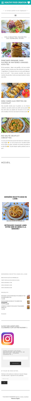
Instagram (21, 327)
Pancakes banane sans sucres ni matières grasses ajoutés (14, 63)
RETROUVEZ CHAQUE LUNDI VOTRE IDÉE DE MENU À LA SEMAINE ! (15, 227)
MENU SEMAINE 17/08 (6, 282)
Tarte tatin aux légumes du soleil (10, 280)
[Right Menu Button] (28, 2)
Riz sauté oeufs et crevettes (10, 137)
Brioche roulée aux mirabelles (9, 277)
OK (4, 382)
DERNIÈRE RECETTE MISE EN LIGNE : (15, 198)
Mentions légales (15, 398)
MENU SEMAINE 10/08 (6, 285)
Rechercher (15, 363)
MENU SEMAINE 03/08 (6, 287)
